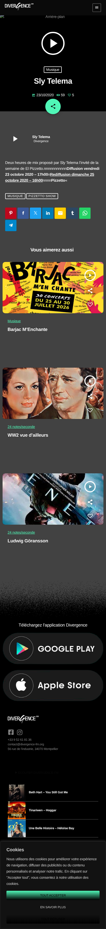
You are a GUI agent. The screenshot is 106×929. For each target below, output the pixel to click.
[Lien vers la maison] (19, 8)
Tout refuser (53, 919)
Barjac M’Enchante (28, 329)
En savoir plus (53, 907)
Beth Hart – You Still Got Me (48, 792)
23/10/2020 (43, 95)
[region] (53, 885)
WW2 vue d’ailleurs (28, 435)
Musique (52, 69)
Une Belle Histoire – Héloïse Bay (51, 828)
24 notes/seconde (21, 427)
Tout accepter (53, 895)
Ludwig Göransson (28, 540)
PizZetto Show (42, 196)
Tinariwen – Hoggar (42, 810)
